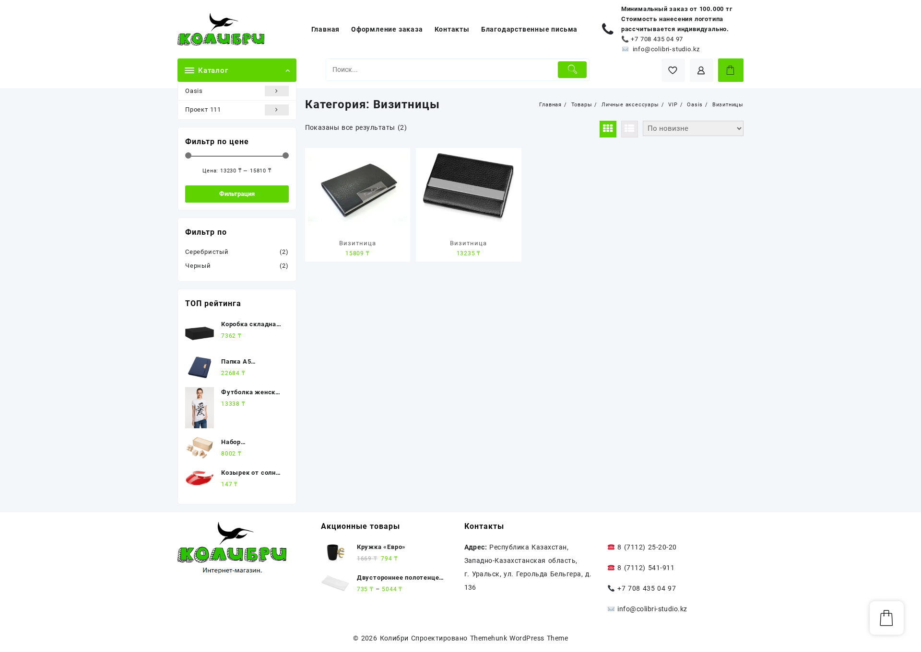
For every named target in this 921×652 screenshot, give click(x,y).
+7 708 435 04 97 (657, 39)
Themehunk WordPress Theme (519, 638)
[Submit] (572, 69)
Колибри (394, 638)
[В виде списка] (629, 129)
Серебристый (207, 251)
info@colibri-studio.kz (666, 49)
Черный (198, 265)
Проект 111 (203, 109)
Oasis (194, 90)
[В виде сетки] (608, 129)
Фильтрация (237, 193)
